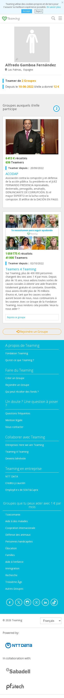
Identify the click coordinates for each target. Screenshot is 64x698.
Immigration (12, 568)
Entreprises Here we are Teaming (24, 445)
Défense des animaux (17, 534)
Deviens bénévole (15, 458)
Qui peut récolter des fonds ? (22, 391)
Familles (10, 555)
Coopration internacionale (20, 528)
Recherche (11, 575)
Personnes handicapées (19, 541)
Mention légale (13, 420)
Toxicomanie (12, 514)
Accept (26, 11)
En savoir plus (54, 7)
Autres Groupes (14, 588)
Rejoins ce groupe (16, 317)
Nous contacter (14, 427)
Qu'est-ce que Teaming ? (19, 360)
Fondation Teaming (16, 353)
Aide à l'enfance (14, 561)
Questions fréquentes (17, 413)
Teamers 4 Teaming (21, 269)
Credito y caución (15, 483)
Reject (39, 11)
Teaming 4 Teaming (16, 451)
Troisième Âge (13, 582)
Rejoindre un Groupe (33, 332)
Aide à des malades (16, 521)
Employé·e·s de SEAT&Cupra (21, 489)
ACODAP (12, 174)
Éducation (11, 548)
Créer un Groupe (14, 378)
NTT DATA (11, 476)
